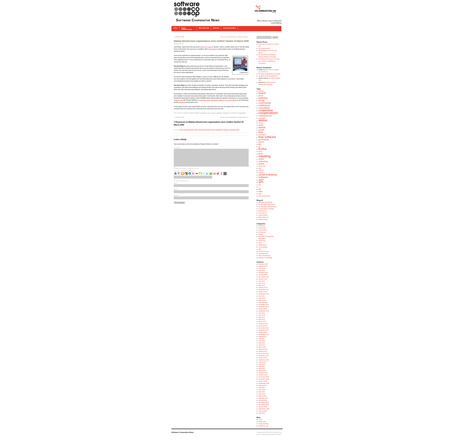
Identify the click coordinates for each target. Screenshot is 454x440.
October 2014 (262, 279)
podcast (261, 170)
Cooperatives (262, 230)
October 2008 (262, 407)
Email (175, 189)
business (263, 98)
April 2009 (261, 394)
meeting (264, 156)
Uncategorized (263, 253)
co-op (261, 100)
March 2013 (262, 300)
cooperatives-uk (265, 116)
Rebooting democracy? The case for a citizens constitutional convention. (269, 61)
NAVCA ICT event (206, 47)
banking (261, 91)
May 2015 (261, 270)
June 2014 (261, 283)
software (263, 177)
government (263, 140)
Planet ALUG (262, 213)
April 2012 (261, 319)
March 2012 (262, 321)
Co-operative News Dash (266, 204)
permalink (242, 113)
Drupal (260, 234)
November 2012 (263, 307)
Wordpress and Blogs (265, 258)
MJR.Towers (262, 211)
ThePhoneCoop (263, 251)
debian (262, 120)
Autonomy (261, 226)
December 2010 (263, 353)
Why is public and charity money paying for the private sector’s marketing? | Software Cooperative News (209, 129)
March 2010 (262, 370)
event (209, 113)
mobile (261, 159)
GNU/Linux (262, 241)
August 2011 (262, 336)
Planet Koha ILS (263, 217)
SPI (191, 113)
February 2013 (263, 302)
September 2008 (263, 409)
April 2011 (261, 345)
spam (261, 179)
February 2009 (263, 398)
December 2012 (263, 304)
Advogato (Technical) (265, 202)
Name (175, 183)
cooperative (265, 110)
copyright (261, 118)
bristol (260, 96)
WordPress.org (263, 426)
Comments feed (263, 424)
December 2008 (263, 402)
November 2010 (263, 355)
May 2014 (261, 285)
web (260, 194)
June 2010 (261, 364)
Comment (177, 147)
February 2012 (263, 324)
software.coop (178, 100)
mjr (183, 43)
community (182, 102)
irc (259, 144)
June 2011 (261, 341)
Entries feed (262, 421)
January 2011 (262, 351)
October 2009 (262, 381)
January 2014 (262, 287)
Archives (216, 28)
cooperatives (268, 113)
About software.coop (186, 28)
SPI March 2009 (179, 36)
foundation (262, 135)
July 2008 (261, 413)
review (260, 172)
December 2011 (263, 328)
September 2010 (263, 360)
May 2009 (261, 392)
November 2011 (263, 330)
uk (259, 189)
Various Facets (263, 219)
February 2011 (263, 349)
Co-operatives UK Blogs (266, 209)
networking (263, 161)
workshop (226, 113)
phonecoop (262, 166)
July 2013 (261, 296)
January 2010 (262, 375)
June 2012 (261, 315)
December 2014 (263, 277)
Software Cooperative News (197, 20)
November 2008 (263, 404)
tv (259, 187)
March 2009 (262, 396)
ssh (259, 185)
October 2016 (262, 266)
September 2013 (263, 294)
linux (260, 153)
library (260, 151)
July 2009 (261, 387)
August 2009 (262, 385)
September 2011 (263, 334)
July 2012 (261, 313)
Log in (260, 419)
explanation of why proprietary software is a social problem (217, 100)
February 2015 (263, 272)
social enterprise (267, 174)
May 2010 (261, 366)
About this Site (204, 28)
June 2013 (261, 298)
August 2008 (262, 411)
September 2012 (263, 311)
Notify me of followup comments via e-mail (187, 168)
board (262, 93)
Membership (262, 245)
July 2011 (261, 338)
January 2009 (262, 400)
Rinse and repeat (264, 48)
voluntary (219, 113)
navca (214, 113)
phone (261, 164)
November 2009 (263, 379)
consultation (264, 108)
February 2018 (263, 264)
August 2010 (262, 362)
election (260, 123)
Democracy (262, 232)
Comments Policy (229, 28)
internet (261, 142)
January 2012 (262, 326)
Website (176, 195)
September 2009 (263, 383)
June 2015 (261, 268)
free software (267, 137)
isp (259, 147)
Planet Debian (263, 215)
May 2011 (261, 343)
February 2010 (263, 373)
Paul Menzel (262, 74)
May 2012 (261, 317)
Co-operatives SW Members (267, 206)
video (260, 191)
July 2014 (261, 281)
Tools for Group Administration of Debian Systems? (234, 36)
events (261, 130)
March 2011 (262, 347)
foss (260, 132)
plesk (260, 168)
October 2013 (262, 292)
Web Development (264, 196)
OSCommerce (263, 247)
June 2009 (261, 390)
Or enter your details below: (181, 180)
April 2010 (261, 368)
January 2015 (262, 275)
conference (264, 105)
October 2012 (262, 309)
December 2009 (263, 377)
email (260, 125)
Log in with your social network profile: (184, 171)
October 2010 (262, 358)
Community (262, 228)
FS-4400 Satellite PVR (270, 76)
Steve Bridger (213, 49)
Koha (262, 149)
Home (175, 28)
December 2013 (263, 289)
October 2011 (262, 332)
